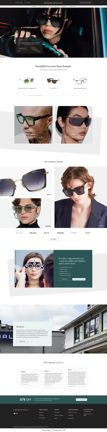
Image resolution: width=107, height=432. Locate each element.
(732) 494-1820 (87, 411)
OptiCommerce (45, 426)
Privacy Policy (71, 418)
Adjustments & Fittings (58, 415)
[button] (73, 95)
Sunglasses (41, 415)
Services (56, 6)
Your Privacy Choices (57, 430)
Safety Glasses (43, 6)
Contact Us (72, 6)
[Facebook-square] (14, 413)
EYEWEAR (34, 6)
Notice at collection (46, 430)
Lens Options (56, 412)
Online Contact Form (72, 412)
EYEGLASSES (33, 136)
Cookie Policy (70, 415)
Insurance (64, 6)
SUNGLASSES (73, 136)
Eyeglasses (41, 412)
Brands (50, 6)
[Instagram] (17, 413)
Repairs (55, 418)
